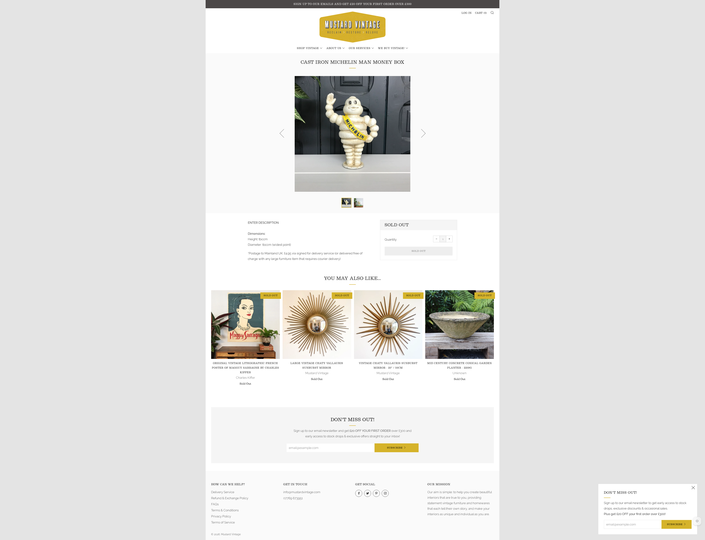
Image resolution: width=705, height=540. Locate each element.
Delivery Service (222, 492)
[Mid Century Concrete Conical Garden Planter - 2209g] (459, 324)
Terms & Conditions (225, 510)
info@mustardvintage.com (301, 492)
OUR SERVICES (359, 48)
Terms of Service (223, 522)
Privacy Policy (221, 516)
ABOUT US (333, 48)
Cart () (481, 13)
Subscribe (395, 447)
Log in (467, 13)
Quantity (391, 239)
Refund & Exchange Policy (229, 498)
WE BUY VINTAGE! (391, 48)
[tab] (346, 203)
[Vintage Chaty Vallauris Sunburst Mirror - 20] (388, 324)
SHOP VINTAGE (308, 48)
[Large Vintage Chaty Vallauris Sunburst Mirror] (317, 324)
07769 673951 (293, 498)
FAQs (215, 504)
